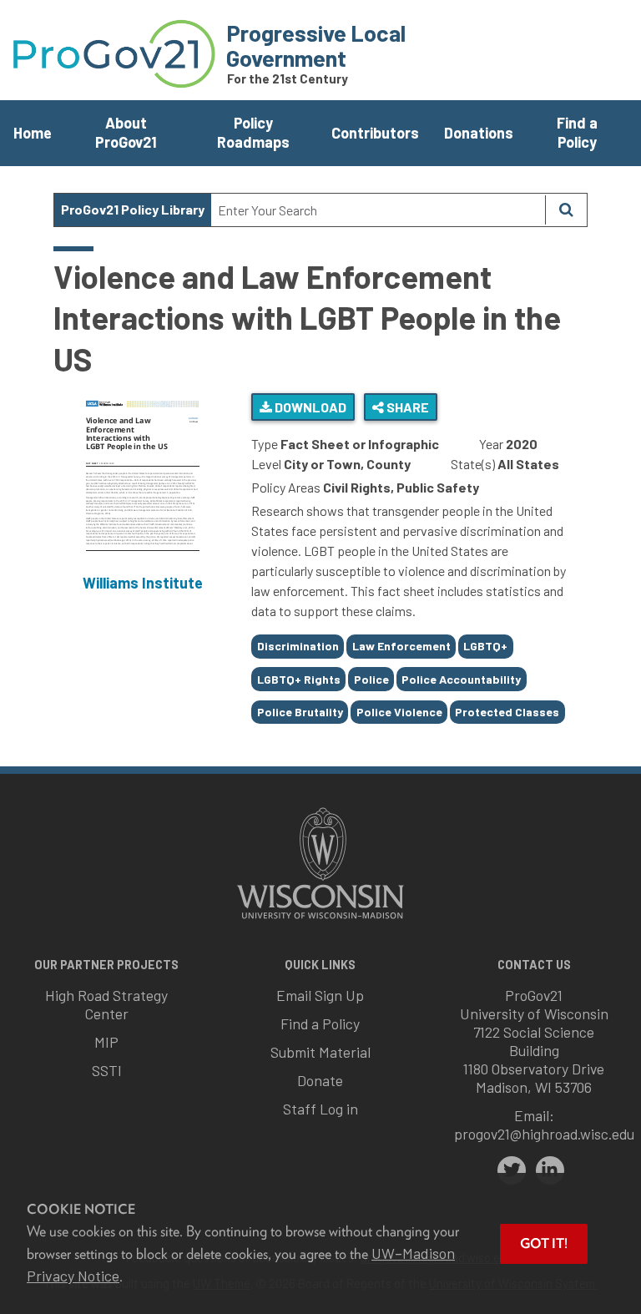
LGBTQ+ (485, 646)
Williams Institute (143, 583)
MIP (106, 1042)
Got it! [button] (544, 1243)
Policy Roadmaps (253, 132)
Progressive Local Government (316, 45)
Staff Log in (320, 1108)
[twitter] (511, 1170)
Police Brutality (300, 712)
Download (309, 407)
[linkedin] (550, 1170)
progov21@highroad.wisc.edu (544, 1133)
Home (32, 133)
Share (406, 407)
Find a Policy (577, 132)
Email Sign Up (320, 995)
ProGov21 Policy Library (132, 209)
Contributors (375, 133)
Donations (478, 133)
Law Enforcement (401, 646)
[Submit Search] (566, 210)
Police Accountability (461, 679)
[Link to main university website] (320, 920)
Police (371, 679)
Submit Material (320, 1052)
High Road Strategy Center (106, 1004)
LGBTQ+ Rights (299, 679)
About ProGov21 (126, 132)
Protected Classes (507, 712)
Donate (320, 1080)
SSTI (107, 1070)
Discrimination (298, 646)
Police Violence (399, 712)
